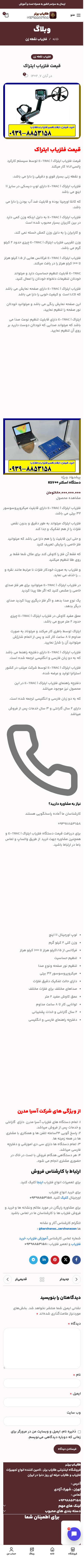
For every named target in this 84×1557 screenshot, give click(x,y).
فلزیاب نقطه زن (36, 39)
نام (77, 1375)
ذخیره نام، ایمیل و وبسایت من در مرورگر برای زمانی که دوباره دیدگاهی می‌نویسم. (46, 1434)
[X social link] (65, 1260)
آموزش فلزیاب (37, 1238)
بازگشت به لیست (42, 1279)
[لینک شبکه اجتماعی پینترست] (55, 1260)
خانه (56, 39)
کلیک (64, 1198)
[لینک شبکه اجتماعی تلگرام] (33, 1260)
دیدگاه (74, 1323)
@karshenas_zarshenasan (58, 1229)
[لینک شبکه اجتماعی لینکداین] (44, 1260)
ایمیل (75, 1393)
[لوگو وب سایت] (42, 15)
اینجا (40, 1182)
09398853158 (70, 1500)
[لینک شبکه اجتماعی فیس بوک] (76, 1260)
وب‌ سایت (74, 1413)
